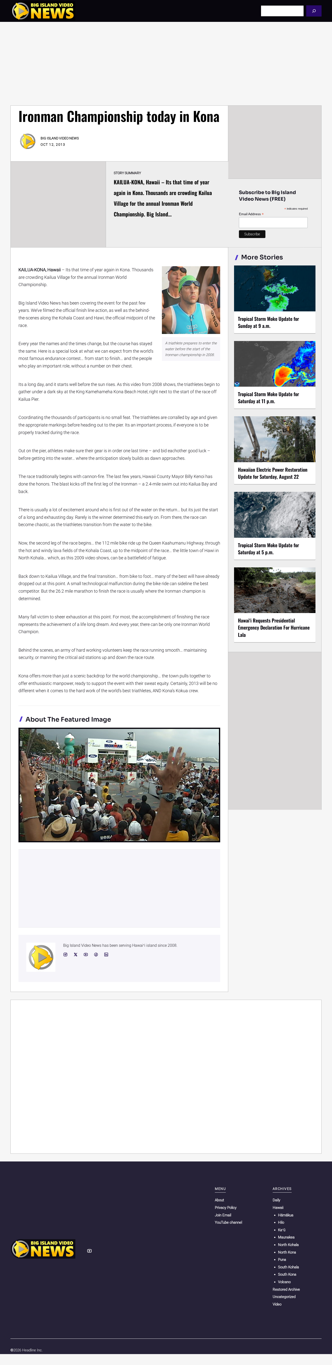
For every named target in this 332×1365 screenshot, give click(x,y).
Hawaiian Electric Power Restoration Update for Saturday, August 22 (272, 473)
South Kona (287, 1274)
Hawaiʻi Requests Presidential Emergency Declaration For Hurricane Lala (274, 627)
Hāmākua (285, 1215)
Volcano (284, 1282)
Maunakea (286, 1237)
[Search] (314, 10)
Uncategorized (284, 1297)
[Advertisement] (166, 64)
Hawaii (278, 1207)
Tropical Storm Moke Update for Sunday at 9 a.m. (268, 322)
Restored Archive (286, 1289)
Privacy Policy (225, 1207)
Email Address (251, 214)
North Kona (287, 1252)
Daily (276, 1200)
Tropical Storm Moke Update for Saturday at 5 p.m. (268, 548)
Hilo (281, 1222)
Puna (282, 1259)
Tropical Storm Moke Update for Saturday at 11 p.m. (268, 397)
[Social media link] (65, 954)
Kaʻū (281, 1230)
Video (277, 1304)
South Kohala (288, 1267)
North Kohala (288, 1245)
